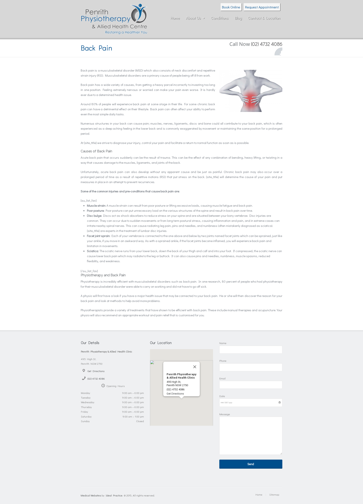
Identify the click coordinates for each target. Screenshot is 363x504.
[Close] (195, 367)
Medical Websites (91, 495)
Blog (238, 17)
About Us (193, 17)
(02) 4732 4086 (96, 378)
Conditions (219, 17)
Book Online (231, 7)
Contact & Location (264, 17)
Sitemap (274, 494)
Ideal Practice (114, 495)
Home (175, 17)
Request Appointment (262, 7)
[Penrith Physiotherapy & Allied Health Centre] (114, 31)
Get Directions (96, 371)
